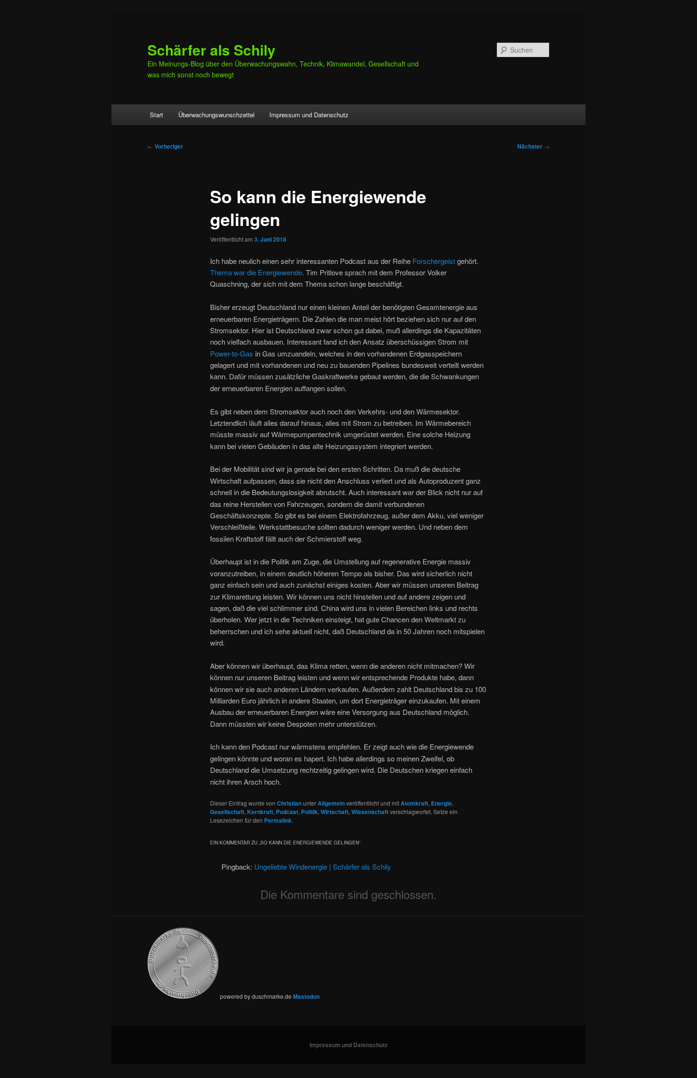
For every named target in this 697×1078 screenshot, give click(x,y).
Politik (309, 811)
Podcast (287, 811)
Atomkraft (414, 803)
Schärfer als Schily (211, 49)
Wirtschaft (334, 811)
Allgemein (331, 803)
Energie (441, 803)
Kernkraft (260, 811)
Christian (289, 803)
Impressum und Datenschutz (308, 114)
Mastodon (306, 996)
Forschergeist (434, 261)
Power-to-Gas (231, 353)
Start (156, 114)
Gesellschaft (227, 811)
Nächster (533, 146)
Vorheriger (165, 146)
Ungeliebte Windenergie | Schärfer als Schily (322, 867)
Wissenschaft (369, 811)
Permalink (278, 820)
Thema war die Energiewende (256, 272)
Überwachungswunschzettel (216, 114)
